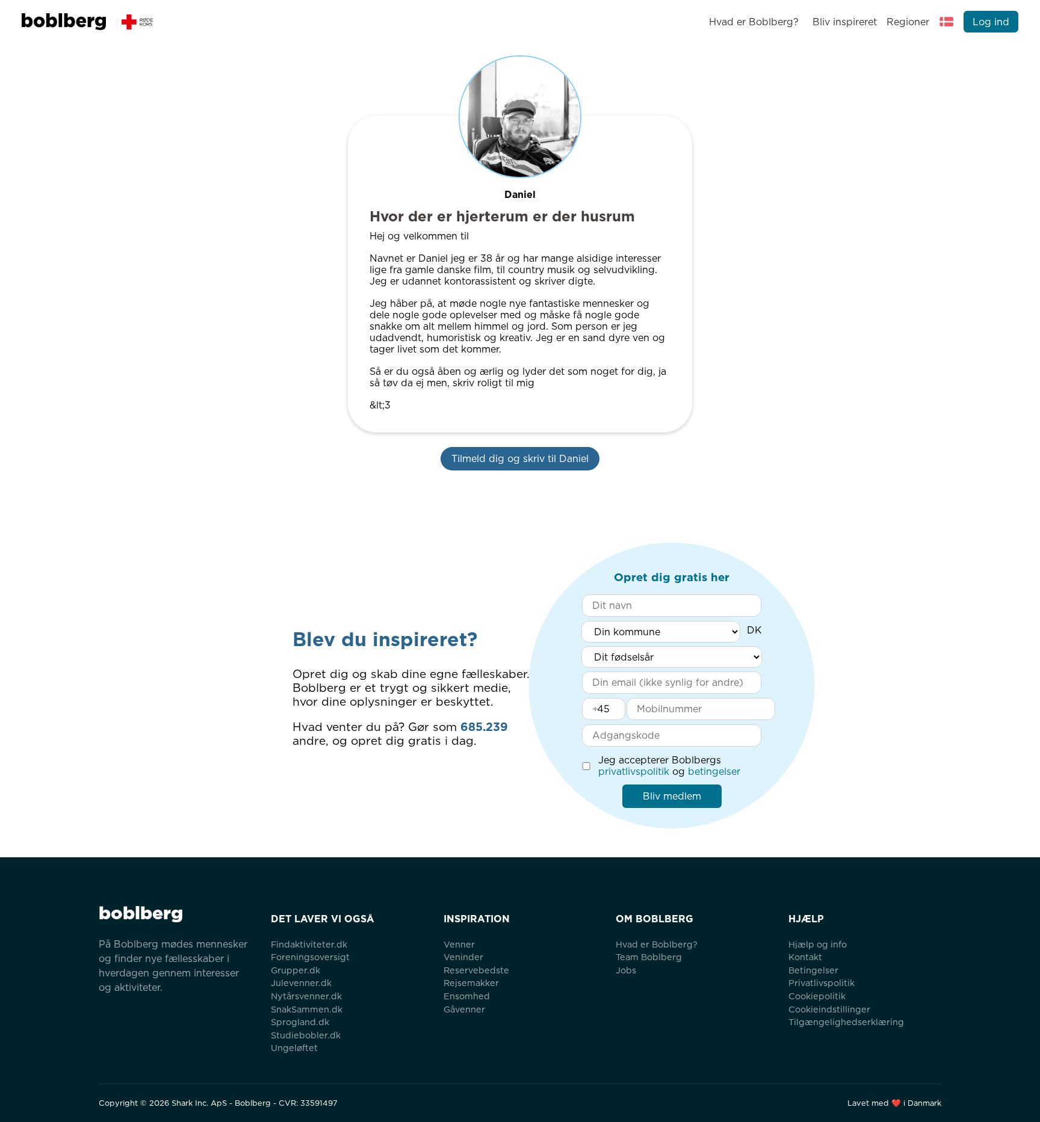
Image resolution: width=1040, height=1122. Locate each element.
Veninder (463, 957)
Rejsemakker (471, 983)
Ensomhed (467, 996)
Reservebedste (476, 970)
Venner (459, 944)
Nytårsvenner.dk (306, 996)
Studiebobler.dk (306, 1035)
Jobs (626, 970)
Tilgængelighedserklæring (846, 1022)
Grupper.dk (295, 970)
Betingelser (813, 970)
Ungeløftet (294, 1048)
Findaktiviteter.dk (309, 944)
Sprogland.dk (300, 1022)
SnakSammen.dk (306, 1009)
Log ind (991, 22)
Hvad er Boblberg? (754, 22)
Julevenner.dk (301, 983)
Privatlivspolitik (821, 983)
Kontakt (805, 957)
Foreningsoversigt (310, 957)
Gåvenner (464, 1009)
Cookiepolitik (817, 996)
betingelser (714, 771)
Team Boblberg (649, 957)
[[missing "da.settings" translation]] (947, 21)
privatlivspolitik (633, 771)
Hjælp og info (817, 944)
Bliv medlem (672, 796)
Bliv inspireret (844, 22)
